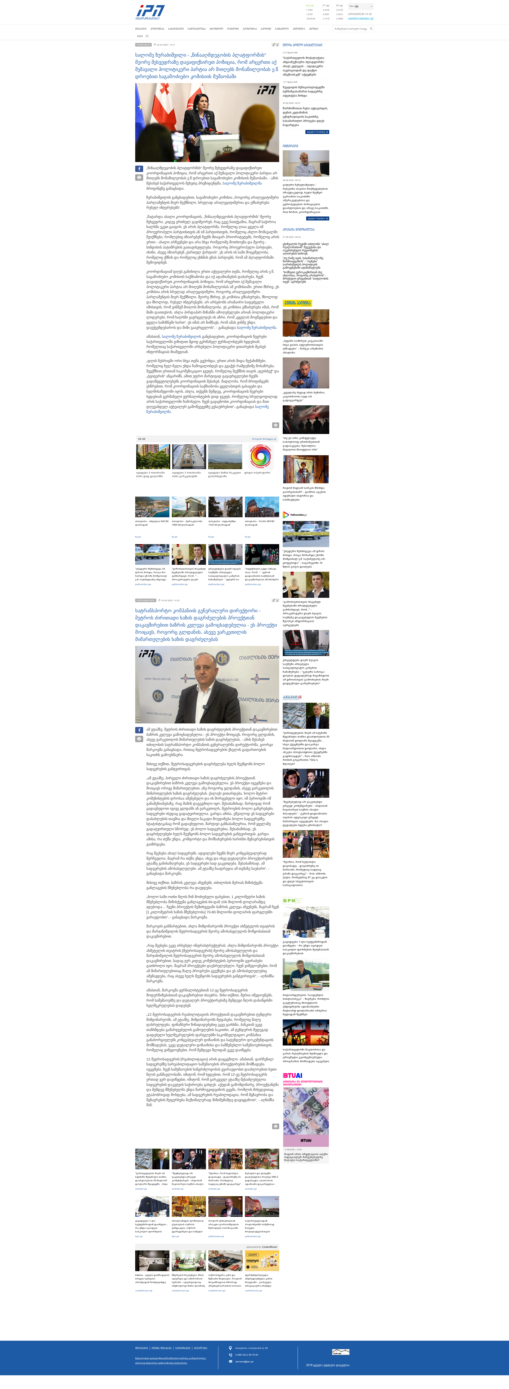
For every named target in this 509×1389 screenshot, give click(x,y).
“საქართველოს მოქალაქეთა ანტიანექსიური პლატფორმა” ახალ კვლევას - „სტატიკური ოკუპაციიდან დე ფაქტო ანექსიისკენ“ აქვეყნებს (304, 66)
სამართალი (176, 28)
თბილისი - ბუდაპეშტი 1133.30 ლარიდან (222, 523)
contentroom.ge (143, 1290)
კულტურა (299, 28)
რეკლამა (200, 1348)
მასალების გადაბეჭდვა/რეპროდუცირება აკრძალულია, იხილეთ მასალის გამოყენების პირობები (170, 1360)
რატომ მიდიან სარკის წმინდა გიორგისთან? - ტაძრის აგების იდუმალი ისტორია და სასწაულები (304, 493)
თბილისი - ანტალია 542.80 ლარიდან (151, 523)
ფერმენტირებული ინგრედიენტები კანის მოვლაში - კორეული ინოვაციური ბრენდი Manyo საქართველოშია (260, 1282)
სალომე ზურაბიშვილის (181, 337)
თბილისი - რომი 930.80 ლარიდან (259, 523)
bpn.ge (310, 5)
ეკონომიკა (250, 28)
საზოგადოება (197, 28)
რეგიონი (233, 28)
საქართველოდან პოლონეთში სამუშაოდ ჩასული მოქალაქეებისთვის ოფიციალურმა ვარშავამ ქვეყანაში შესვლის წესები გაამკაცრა (261, 1231)
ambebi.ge (141, 1188)
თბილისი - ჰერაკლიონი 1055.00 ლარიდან (187, 523)
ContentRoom (269, 1247)
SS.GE (142, 439)
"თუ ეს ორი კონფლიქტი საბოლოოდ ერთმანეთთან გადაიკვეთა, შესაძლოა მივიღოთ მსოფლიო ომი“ (301, 444)
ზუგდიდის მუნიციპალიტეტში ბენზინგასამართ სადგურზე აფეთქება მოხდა (304, 91)
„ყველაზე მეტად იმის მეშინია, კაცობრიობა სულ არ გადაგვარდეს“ (304, 396)
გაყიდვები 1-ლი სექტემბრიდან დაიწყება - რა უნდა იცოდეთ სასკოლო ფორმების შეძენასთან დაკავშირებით (151, 1229)
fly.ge (138, 536)
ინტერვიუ (290, 146)
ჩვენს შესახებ (162, 1348)
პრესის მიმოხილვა (298, 229)
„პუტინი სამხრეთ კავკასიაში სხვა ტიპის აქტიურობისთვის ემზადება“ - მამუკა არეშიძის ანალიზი (303, 346)
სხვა (140, 36)
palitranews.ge (216, 1236)
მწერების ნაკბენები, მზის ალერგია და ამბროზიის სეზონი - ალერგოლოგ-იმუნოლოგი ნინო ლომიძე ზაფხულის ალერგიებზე (188, 1282)
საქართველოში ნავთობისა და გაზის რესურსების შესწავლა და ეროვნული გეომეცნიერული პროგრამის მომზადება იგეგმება (306, 1055)
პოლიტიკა (157, 28)
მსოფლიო (216, 28)
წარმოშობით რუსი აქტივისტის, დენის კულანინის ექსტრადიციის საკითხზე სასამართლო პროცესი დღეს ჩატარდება (305, 117)
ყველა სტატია (316, 218)
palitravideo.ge (143, 584)
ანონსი (313, 28)
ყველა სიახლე (316, 131)
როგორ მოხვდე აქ (264, 439)
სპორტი (266, 28)
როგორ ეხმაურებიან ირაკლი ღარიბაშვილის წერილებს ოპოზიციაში (223, 1224)
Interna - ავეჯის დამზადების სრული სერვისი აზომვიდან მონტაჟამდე (152, 1279)
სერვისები (182, 1348)
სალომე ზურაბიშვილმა (242, 183)
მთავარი (141, 28)
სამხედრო (282, 28)
